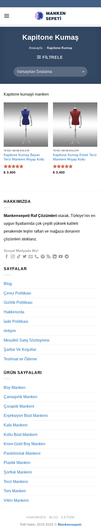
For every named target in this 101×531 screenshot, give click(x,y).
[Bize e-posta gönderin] (31, 257)
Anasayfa (35, 48)
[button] (7, 16)
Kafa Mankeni (16, 425)
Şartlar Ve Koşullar (20, 349)
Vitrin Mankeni (16, 500)
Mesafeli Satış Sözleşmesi (27, 340)
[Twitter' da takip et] (24, 257)
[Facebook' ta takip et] (7, 257)
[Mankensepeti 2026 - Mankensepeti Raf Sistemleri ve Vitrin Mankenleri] (50, 16)
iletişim (10, 331)
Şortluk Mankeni (18, 472)
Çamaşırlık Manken (20, 397)
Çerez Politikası (17, 293)
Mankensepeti (69, 524)
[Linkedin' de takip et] (55, 257)
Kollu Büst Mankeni (21, 435)
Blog (8, 284)
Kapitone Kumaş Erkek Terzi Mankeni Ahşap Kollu (75, 157)
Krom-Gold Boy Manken (24, 444)
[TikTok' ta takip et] (19, 257)
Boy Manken (14, 387)
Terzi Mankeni (16, 482)
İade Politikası (16, 321)
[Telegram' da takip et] (67, 257)
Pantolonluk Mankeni (22, 453)
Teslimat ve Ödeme (20, 359)
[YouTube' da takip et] (61, 257)
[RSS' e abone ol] (48, 257)
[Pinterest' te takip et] (43, 257)
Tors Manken (15, 491)
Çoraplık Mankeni (19, 406)
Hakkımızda (14, 312)
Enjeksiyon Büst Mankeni (26, 415)
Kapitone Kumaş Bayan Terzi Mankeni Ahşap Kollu (24, 157)
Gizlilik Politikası (18, 302)
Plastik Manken (17, 463)
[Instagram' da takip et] (13, 257)
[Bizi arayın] (36, 257)
